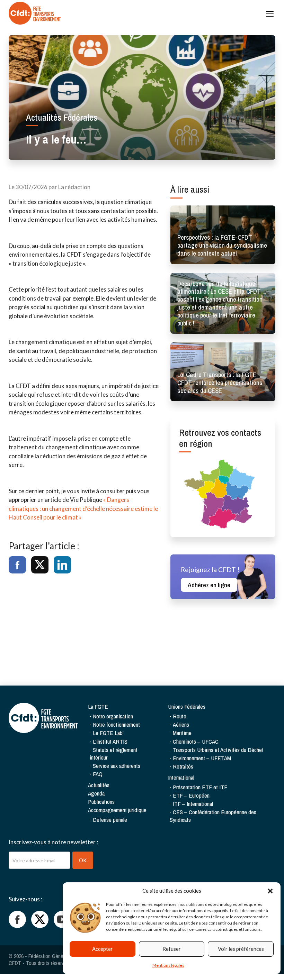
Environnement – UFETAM (202, 758)
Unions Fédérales (186, 706)
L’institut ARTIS (110, 741)
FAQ (98, 774)
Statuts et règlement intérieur (113, 753)
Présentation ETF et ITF (200, 787)
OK (83, 860)
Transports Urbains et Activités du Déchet (218, 750)
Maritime (182, 733)
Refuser (171, 949)
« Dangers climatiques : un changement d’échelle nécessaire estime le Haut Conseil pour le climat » (83, 508)
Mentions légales (168, 965)
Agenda (96, 793)
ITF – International (193, 804)
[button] (270, 891)
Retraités (183, 766)
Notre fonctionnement (116, 724)
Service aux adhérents (116, 766)
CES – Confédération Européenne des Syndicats (213, 816)
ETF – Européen (191, 795)
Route (179, 716)
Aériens (181, 724)
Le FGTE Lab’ (108, 733)
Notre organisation (113, 716)
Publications (101, 802)
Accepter (102, 949)
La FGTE (98, 706)
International (181, 777)
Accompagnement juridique (117, 810)
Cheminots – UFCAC (196, 741)
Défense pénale (110, 820)
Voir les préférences (241, 949)
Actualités (98, 785)
